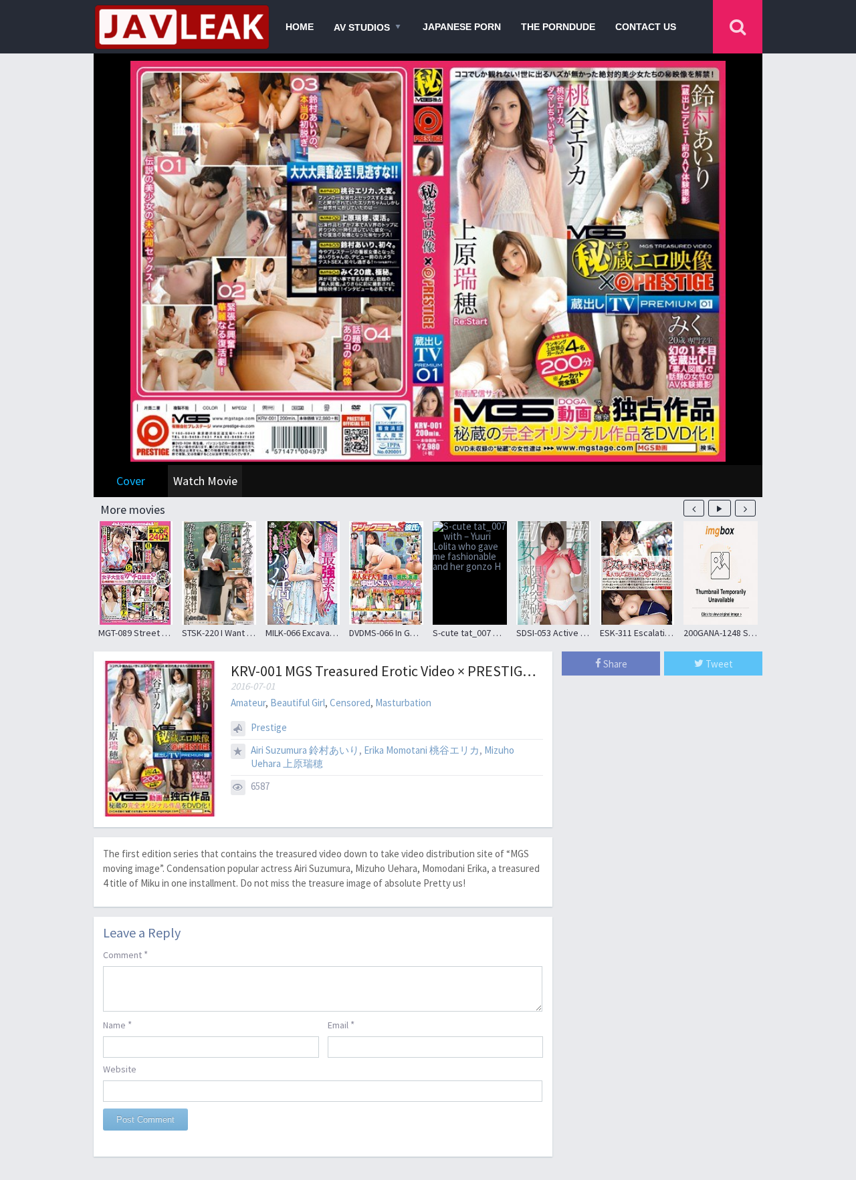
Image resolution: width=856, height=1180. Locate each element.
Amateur (248, 702)
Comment (125, 954)
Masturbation (403, 702)
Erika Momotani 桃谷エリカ (421, 750)
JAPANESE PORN (462, 26)
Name (117, 1024)
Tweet (718, 663)
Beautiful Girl (297, 702)
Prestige (269, 727)
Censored (350, 702)
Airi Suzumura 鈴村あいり (305, 750)
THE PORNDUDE (558, 26)
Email (341, 1024)
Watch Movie (205, 480)
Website (119, 1069)
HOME (300, 26)
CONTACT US (645, 26)
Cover (130, 480)
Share (614, 663)
